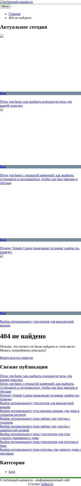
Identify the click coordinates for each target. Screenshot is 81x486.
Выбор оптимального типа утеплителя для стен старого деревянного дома (35, 436)
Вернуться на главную (16, 357)
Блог (3, 93)
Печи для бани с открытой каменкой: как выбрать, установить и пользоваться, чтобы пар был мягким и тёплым (39, 179)
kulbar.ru (47, 484)
